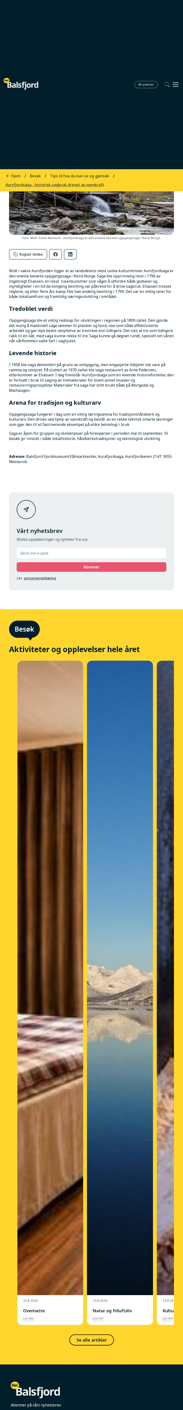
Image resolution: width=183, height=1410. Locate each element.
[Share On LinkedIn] (70, 254)
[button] (174, 84)
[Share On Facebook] (55, 254)
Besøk (24, 628)
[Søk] (164, 84)
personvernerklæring (40, 578)
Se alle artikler (91, 1340)
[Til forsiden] (21, 84)
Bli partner (146, 84)
